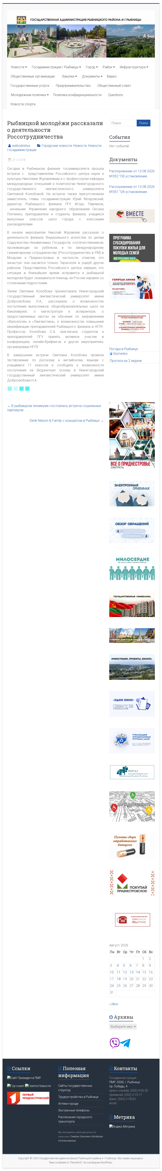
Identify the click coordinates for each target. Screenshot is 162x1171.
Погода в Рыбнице (123, 349)
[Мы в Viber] (114, 1047)
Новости (17, 67)
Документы (91, 76)
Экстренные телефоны (73, 1110)
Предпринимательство (73, 86)
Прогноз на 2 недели (126, 361)
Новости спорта (23, 104)
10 (112, 972)
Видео (112, 76)
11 (119, 972)
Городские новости (57, 146)
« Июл (113, 1004)
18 (119, 979)
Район (107, 67)
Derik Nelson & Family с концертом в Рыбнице (67, 421)
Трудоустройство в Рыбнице (78, 1097)
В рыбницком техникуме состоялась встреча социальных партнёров (54, 408)
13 (132, 972)
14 (138, 972)
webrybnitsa (21, 146)
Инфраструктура (133, 67)
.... (111, 200)
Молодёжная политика (28, 95)
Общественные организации (33, 76)
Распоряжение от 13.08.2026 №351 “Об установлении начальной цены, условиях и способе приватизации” (132, 189)
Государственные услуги (30, 86)
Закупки (68, 76)
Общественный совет (114, 86)
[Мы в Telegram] (125, 1047)
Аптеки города (68, 1103)
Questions (115, 95)
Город (90, 67)
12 (125, 972)
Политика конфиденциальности (77, 95)
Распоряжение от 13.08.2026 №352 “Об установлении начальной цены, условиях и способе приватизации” (132, 174)
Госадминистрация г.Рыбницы (55, 67)
